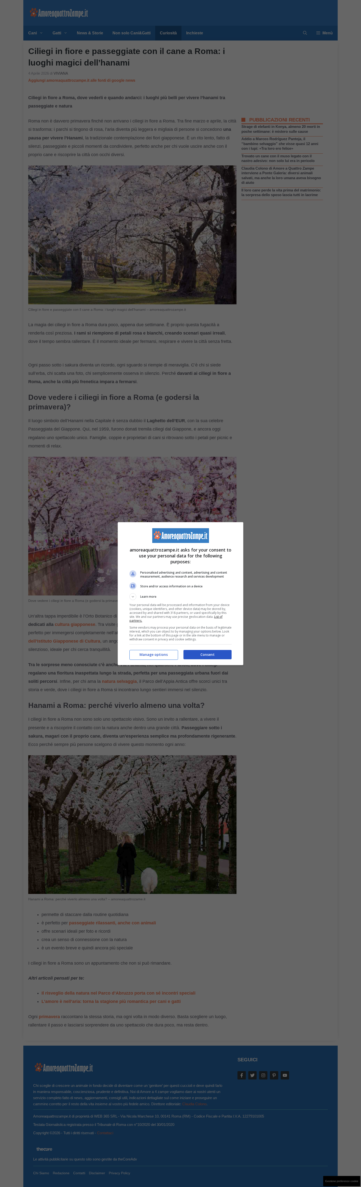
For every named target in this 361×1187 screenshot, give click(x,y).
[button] (180, 596)
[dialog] (180, 593)
